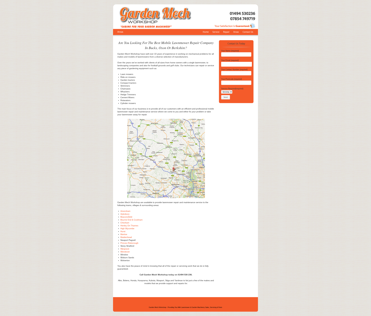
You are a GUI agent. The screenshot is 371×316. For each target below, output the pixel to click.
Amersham (125, 211)
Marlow (123, 234)
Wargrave (124, 249)
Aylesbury (124, 214)
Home (206, 32)
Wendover (125, 252)
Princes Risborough (129, 243)
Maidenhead (126, 237)
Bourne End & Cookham (131, 220)
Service (215, 32)
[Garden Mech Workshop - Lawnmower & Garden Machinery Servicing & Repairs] (185, 28)
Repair (226, 32)
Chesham (124, 223)
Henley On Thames (129, 225)
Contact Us (248, 32)
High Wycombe (127, 228)
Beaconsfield (126, 217)
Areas (236, 32)
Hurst (122, 231)
